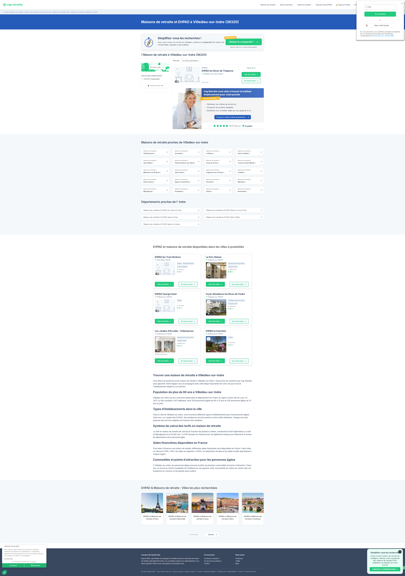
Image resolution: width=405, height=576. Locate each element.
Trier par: (176, 60)
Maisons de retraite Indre (61, 12)
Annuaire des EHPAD (324, 5)
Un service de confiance (212, 561)
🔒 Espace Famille (343, 5)
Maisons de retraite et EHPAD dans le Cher (160, 217)
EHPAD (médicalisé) (152, 79)
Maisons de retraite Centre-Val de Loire (38, 12)
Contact (206, 563)
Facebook (239, 558)
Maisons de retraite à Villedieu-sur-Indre (84, 12)
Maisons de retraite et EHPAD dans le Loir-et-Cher (226, 210)
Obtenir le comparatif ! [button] (240, 41)
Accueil (6, 12)
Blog (237, 563)
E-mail (368, 7)
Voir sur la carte (155, 67)
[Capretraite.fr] (13, 5)
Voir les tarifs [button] (250, 74)
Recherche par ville (156, 85)
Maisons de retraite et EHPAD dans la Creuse (161, 224)
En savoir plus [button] (250, 81)
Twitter (238, 561)
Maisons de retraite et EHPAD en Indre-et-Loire (162, 210)
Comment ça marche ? (211, 558)
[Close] (400, 552)
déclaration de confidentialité (384, 36)
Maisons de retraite (16, 12)
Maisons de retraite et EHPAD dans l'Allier (223, 217)
